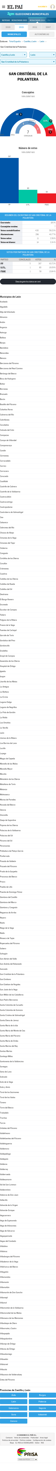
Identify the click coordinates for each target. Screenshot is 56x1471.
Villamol (3, 1303)
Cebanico (4, 522)
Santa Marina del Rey (9, 1046)
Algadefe (3, 307)
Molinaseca (5, 794)
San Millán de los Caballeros (11, 995)
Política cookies (25, 1440)
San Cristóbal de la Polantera (12, 974)
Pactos (51, 20)
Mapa (12, 1443)
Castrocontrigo (6, 502)
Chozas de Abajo (7, 533)
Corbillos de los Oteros (9, 558)
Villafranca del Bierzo (9, 1267)
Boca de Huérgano (8, 379)
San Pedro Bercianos (9, 1000)
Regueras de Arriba (8, 912)
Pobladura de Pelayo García (11, 851)
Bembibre (4, 348)
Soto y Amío (5, 1087)
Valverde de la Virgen (9, 1205)
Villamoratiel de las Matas (11, 1313)
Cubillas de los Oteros (9, 579)
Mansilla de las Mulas (9, 764)
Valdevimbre (5, 1190)
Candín (3, 450)
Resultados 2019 (37, 20)
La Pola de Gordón (7, 712)
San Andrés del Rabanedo (11, 964)
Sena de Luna (5, 1072)
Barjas (2, 343)
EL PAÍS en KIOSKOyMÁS (24, 1443)
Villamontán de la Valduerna (11, 1308)
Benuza (3, 358)
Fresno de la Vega (7, 625)
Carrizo (3, 466)
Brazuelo (3, 394)
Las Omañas (5, 723)
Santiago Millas (6, 1056)
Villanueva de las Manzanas (11, 1318)
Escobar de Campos (8, 610)
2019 (8, 27)
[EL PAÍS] (14, 6)
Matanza (3, 789)
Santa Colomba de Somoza (11, 1010)
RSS (42, 1443)
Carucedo (4, 476)
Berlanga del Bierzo (8, 373)
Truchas (3, 1118)
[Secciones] (3, 6)
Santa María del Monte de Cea (12, 1031)
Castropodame (6, 507)
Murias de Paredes (8, 800)
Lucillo (3, 748)
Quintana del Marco (8, 902)
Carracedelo (5, 461)
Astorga (3, 332)
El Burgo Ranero (7, 599)
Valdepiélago (5, 1154)
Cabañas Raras (6, 409)
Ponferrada (5, 856)
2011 (34, 27)
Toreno (3, 1102)
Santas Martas (6, 1051)
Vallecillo (3, 1200)
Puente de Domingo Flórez (11, 892)
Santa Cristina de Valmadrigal (12, 1015)
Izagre (2, 676)
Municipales (14, 34)
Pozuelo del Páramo (8, 866)
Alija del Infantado (7, 312)
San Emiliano (5, 979)
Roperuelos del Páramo (10, 943)
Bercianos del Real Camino (11, 368)
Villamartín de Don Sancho (11, 1292)
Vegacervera (5, 1215)
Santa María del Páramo (10, 1036)
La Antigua (4, 687)
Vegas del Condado (8, 1241)
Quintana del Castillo (8, 897)
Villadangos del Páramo (10, 1256)
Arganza (3, 327)
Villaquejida (5, 1333)
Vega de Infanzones (8, 1226)
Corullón (3, 563)
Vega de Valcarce (7, 1231)
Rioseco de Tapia (7, 938)
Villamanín (4, 1282)
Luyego (3, 753)
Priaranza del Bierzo (8, 877)
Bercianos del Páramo (9, 363)
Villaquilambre (6, 1339)
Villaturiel (4, 1364)
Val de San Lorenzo (8, 1185)
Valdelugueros (6, 1143)
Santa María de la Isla (9, 1025)
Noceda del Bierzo (7, 805)
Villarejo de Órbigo (8, 1344)
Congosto (4, 553)
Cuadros (3, 574)
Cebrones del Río (7, 527)
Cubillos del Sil (6, 589)
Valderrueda (5, 1174)
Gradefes (4, 651)
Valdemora (4, 1149)
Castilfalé (4, 481)
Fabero (3, 615)
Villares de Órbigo (7, 1349)
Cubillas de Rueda (7, 584)
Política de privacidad (10, 1440)
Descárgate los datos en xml (28, 281)
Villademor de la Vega (9, 1262)
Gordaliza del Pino (7, 640)
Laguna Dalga (6, 702)
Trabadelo (4, 1113)
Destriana (4, 594)
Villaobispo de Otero (8, 1323)
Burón (2, 399)
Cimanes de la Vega (8, 538)
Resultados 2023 (19, 20)
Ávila (13, 1395)
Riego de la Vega (7, 928)
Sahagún (3, 954)
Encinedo (4, 604)
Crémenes (4, 569)
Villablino (4, 1246)
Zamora (13, 1421)
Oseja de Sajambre (8, 820)
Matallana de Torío (8, 784)
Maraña (3, 774)
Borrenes (4, 389)
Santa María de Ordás (9, 1041)
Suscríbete (42, 7)
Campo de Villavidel (8, 440)
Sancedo (3, 969)
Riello (2, 933)
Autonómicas (42, 34)
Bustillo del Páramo (8, 404)
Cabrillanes (4, 420)
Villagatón (4, 1272)
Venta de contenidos (21, 1438)
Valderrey (4, 1169)
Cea (1, 517)
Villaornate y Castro (8, 1328)
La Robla (3, 717)
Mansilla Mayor (6, 769)
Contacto (9, 1438)
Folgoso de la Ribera (8, 620)
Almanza (3, 317)
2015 (21, 27)
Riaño (2, 923)
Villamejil (4, 1297)
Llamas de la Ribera (8, 738)
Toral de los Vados (7, 1097)
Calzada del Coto (7, 430)
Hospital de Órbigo (8, 666)
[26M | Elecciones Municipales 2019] (28, 14)
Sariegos (3, 1066)
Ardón (2, 322)
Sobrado (3, 1077)
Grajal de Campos (7, 656)
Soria (13, 1414)
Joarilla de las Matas (8, 681)
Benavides (4, 353)
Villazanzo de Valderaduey (11, 1374)
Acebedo (3, 302)
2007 (48, 27)
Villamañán (4, 1287)
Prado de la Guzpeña (8, 871)
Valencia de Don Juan (9, 1195)
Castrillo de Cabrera (8, 486)
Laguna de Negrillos (8, 707)
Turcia (2, 1123)
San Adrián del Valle (8, 959)
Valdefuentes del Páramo (10, 1138)
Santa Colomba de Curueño (11, 1005)
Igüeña (3, 671)
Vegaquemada (6, 1236)
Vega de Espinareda (8, 1220)
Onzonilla (4, 815)
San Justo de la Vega (8, 989)
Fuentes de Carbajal (8, 630)
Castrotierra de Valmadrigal (11, 512)
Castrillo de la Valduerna (10, 492)
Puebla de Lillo (6, 887)
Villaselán (4, 1359)
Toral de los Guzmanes (9, 1092)
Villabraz (3, 1251)
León (2, 733)
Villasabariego (6, 1354)
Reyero (3, 918)
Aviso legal (44, 1438)
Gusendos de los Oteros (10, 661)
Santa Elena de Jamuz (9, 1020)
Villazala (3, 1369)
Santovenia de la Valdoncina (12, 1061)
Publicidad (34, 1438)
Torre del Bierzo (6, 1108)
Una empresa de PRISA (27, 1452)
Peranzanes (5, 846)
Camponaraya (6, 445)
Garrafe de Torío (7, 635)
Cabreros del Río (7, 415)
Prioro (2, 882)
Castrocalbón (5, 497)
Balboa (3, 338)
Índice (37, 1443)
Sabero (3, 948)
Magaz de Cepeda (7, 758)
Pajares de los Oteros (9, 825)
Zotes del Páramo (7, 1380)
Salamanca (14, 1408)
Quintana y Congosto (8, 907)
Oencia (3, 810)
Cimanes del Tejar (7, 543)
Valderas (3, 1164)
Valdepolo (4, 1159)
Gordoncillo (5, 646)
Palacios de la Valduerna (10, 830)
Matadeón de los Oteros (10, 779)
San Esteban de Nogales (10, 984)
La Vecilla (4, 728)
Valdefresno (5, 1133)
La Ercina (4, 697)
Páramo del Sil (6, 841)
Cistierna (3, 548)
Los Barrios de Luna (8, 743)
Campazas (4, 435)
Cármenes (4, 456)
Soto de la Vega (6, 1082)
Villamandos (5, 1277)
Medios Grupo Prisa (27, 1459)
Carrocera (4, 471)
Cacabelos (4, 425)
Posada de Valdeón (8, 861)
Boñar (2, 384)
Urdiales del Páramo (8, 1128)
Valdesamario (5, 1179)
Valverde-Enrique (7, 1210)
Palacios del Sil (6, 835)
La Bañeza (4, 692)
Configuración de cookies (42, 1440)
